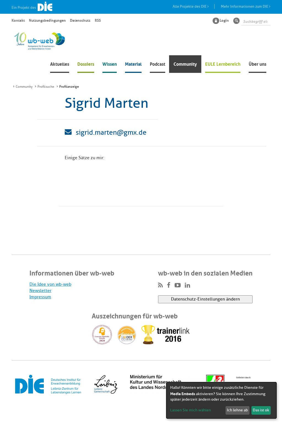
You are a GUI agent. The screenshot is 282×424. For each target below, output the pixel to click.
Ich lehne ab (237, 410)
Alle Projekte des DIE (190, 6)
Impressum (40, 297)
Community (185, 63)
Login (224, 20)
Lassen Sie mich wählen (190, 410)
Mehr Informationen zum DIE (245, 6)
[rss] (160, 285)
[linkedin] (187, 285)
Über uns (257, 63)
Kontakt (18, 20)
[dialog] (221, 400)
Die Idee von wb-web (50, 284)
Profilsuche (45, 86)
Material (133, 63)
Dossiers (85, 63)
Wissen (109, 63)
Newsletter (40, 290)
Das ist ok (261, 410)
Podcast (157, 63)
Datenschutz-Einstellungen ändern (205, 299)
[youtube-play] (178, 285)
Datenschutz (80, 20)
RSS (98, 20)
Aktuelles (59, 63)
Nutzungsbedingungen (47, 20)
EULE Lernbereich (222, 63)
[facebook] (168, 285)
